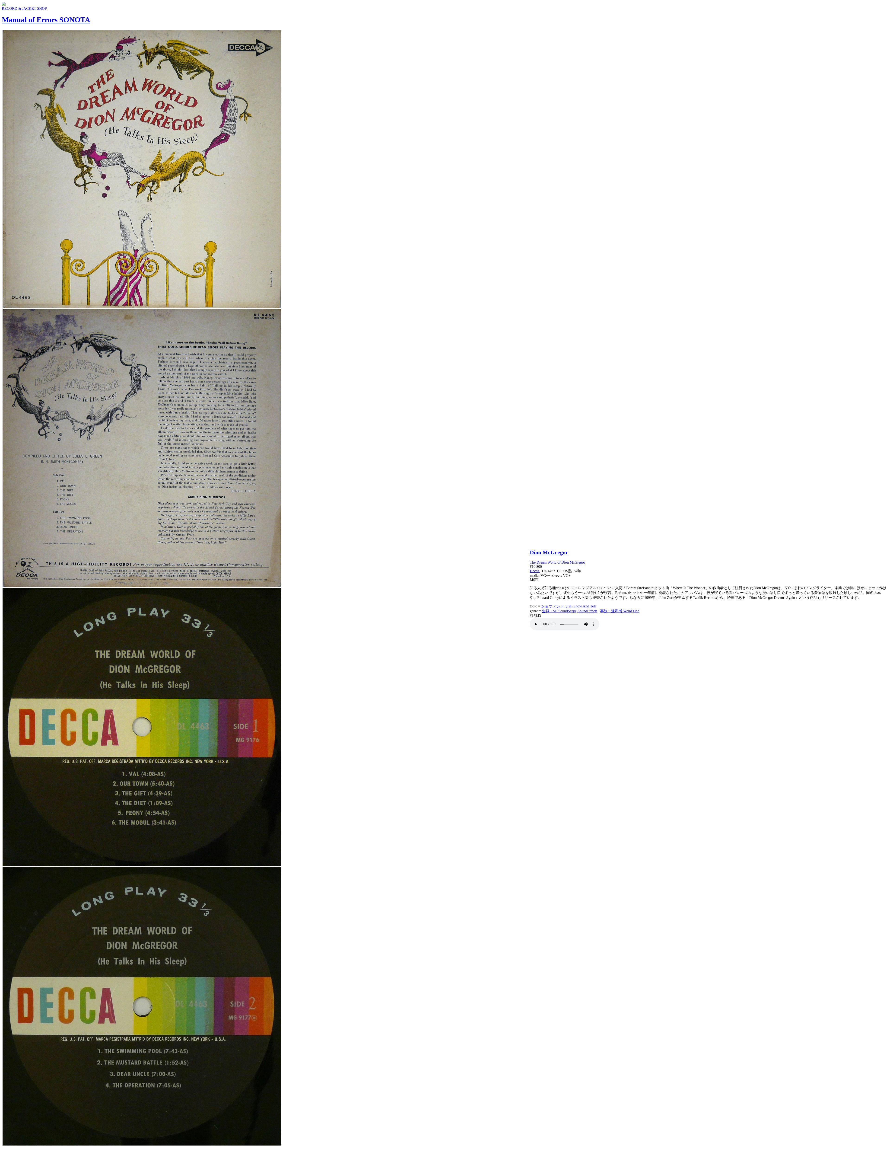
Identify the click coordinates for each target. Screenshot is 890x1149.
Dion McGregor (549, 552)
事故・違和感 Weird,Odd (619, 611)
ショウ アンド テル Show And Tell (568, 606)
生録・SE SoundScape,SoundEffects (569, 611)
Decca (535, 571)
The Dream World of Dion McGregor (557, 562)
